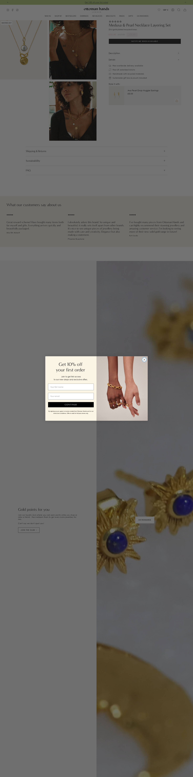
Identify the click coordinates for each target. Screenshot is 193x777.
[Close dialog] (144, 359)
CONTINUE (71, 404)
